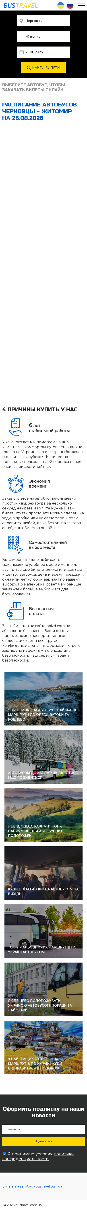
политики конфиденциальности (38, 1156)
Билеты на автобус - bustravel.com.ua (32, 1186)
